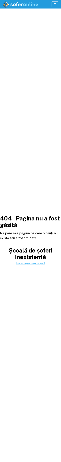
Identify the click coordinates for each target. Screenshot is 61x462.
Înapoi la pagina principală (30, 263)
